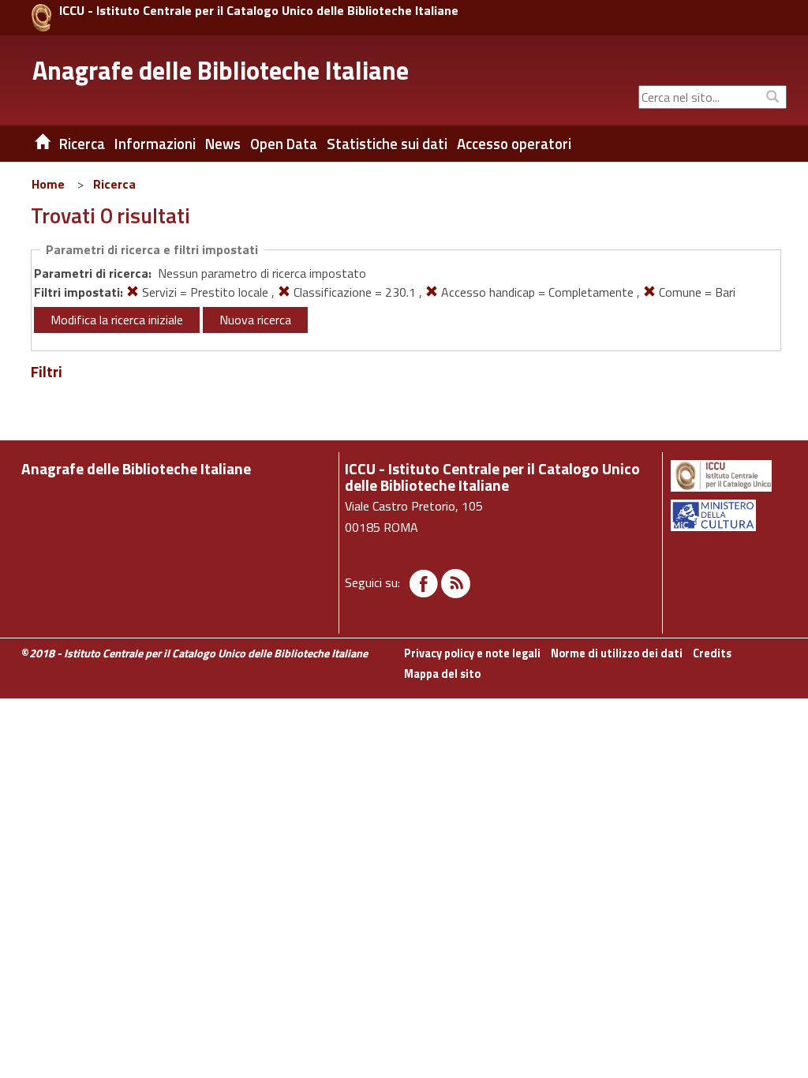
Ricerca (114, 183)
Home (48, 183)
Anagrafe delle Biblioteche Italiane (220, 70)
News (223, 144)
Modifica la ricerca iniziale (116, 319)
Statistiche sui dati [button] (387, 144)
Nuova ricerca (255, 319)
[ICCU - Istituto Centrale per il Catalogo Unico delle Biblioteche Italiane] (41, 18)
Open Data (283, 144)
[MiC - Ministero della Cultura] (727, 515)
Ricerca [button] (82, 144)
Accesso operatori (514, 144)
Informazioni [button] (155, 144)
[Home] (31, 144)
